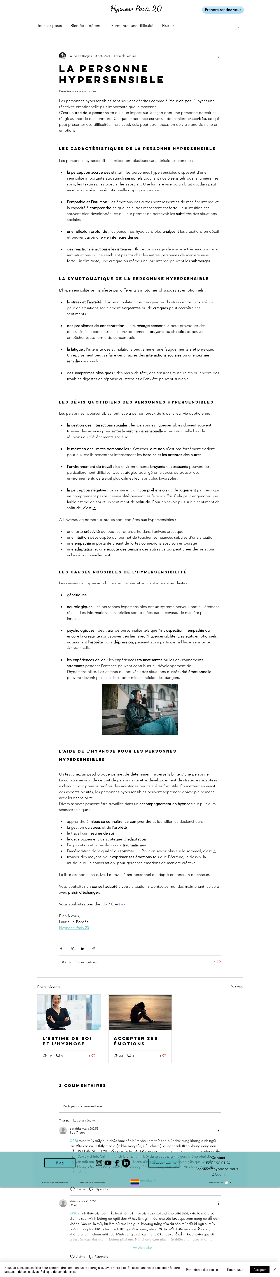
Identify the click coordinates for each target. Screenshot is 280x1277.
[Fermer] (274, 1270)
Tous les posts (49, 25)
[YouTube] (108, 1163)
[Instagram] (99, 1163)
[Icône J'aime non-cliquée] (72, 1189)
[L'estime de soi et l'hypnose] (69, 1012)
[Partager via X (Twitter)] (72, 948)
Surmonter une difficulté (132, 25)
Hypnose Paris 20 (136, 8)
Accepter (260, 1269)
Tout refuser (235, 1269)
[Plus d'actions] (218, 55)
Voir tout (237, 986)
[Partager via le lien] (93, 948)
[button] (237, 26)
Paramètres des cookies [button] (202, 1269)
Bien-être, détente (87, 25)
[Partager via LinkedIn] (82, 948)
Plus (165, 25)
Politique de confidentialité (58, 1271)
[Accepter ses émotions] (140, 1012)
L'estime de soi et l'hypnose (67, 1041)
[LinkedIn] (126, 1163)
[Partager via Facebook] (61, 948)
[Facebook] (117, 1163)
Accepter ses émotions (136, 1041)
